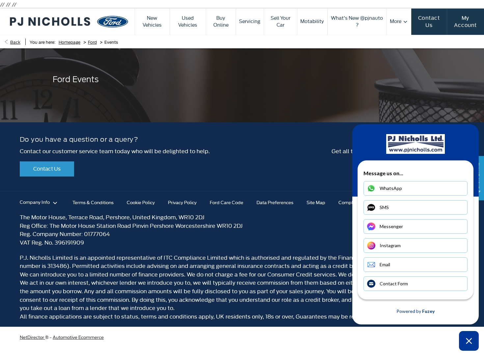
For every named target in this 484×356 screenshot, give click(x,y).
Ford (92, 42)
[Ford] (112, 22)
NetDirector (32, 337)
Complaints (350, 202)
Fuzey (428, 311)
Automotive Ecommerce (78, 337)
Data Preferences (274, 202)
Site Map (316, 202)
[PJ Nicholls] (50, 21)
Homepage (69, 42)
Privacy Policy (182, 202)
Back (15, 42)
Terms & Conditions (93, 202)
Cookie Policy (141, 202)
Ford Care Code (226, 202)
